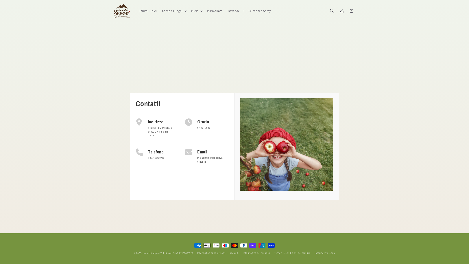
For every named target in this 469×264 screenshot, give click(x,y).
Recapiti (234, 252)
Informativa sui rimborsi (256, 252)
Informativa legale (325, 252)
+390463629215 (156, 158)
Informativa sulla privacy (211, 252)
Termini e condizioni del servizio (292, 252)
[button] (174, 11)
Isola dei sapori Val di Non (157, 253)
